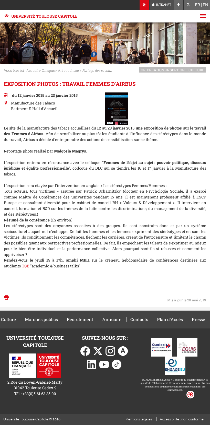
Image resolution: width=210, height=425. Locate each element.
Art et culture (68, 70)
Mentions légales (138, 419)
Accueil (32, 70)
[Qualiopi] (161, 346)
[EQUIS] (187, 346)
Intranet (163, 5)
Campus (48, 70)
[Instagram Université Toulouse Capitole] (110, 350)
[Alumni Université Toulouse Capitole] (123, 350)
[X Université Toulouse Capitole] (98, 350)
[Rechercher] (188, 5)
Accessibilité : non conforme (182, 419)
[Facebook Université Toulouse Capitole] (85, 350)
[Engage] (175, 365)
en (205, 5)
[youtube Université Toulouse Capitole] (104, 364)
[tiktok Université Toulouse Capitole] (117, 364)
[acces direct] (178, 5)
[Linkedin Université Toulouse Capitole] (92, 364)
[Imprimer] (8, 298)
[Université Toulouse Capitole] (49, 365)
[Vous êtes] (145, 5)
